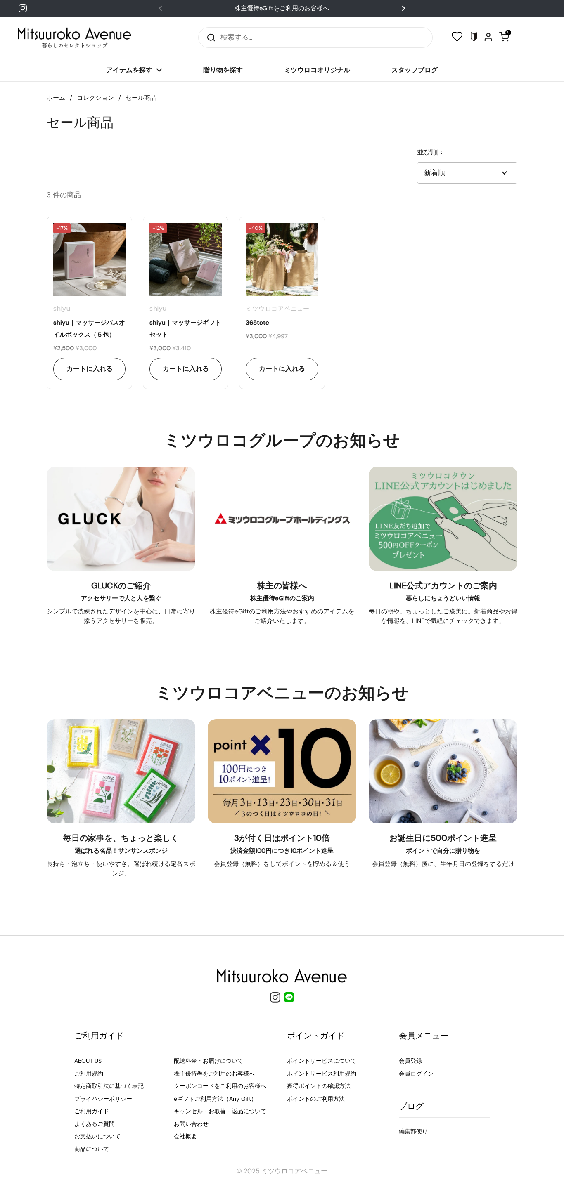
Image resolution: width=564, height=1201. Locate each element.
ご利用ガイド (91, 1111)
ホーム (56, 98)
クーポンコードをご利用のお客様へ (220, 1086)
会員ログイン (416, 1073)
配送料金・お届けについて (208, 1060)
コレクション (95, 98)
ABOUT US (88, 1060)
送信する (208, 37)
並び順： (431, 151)
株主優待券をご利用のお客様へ (214, 1073)
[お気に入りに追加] (122, 227)
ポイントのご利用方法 (316, 1098)
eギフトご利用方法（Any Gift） (215, 1098)
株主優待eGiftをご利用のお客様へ (282, 8)
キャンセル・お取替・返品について (220, 1111)
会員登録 (410, 1060)
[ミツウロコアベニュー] (74, 37)
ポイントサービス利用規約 (321, 1073)
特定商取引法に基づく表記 (109, 1086)
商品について (91, 1149)
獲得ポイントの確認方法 (319, 1086)
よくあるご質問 (94, 1124)
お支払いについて (97, 1136)
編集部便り (413, 1131)
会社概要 (185, 1136)
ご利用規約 (88, 1073)
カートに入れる (89, 368)
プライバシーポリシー (103, 1098)
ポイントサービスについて (321, 1060)
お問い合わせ (191, 1124)
